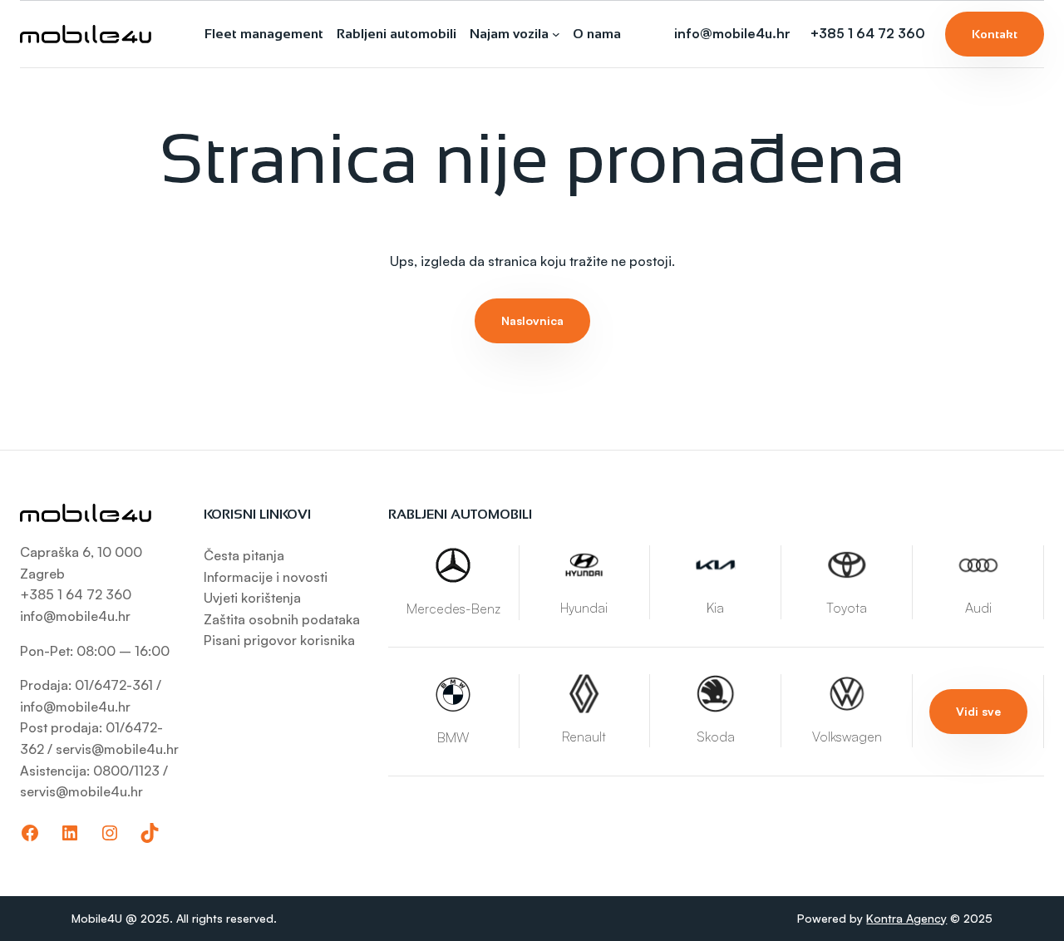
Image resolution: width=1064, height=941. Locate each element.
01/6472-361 (115, 685)
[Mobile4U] (85, 34)
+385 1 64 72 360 (867, 33)
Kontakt (994, 34)
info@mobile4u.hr (732, 33)
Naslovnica (532, 320)
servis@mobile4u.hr (117, 749)
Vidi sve (978, 711)
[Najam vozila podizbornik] (556, 34)
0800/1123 (126, 770)
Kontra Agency (906, 918)
